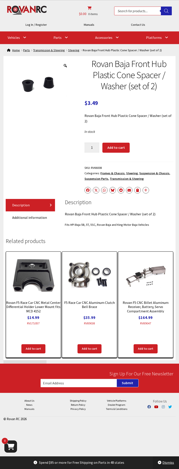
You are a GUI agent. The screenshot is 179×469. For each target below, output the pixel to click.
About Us (29, 400)
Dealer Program (116, 404)
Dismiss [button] (168, 462)
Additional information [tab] (29, 217)
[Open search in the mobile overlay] (143, 11)
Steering (73, 50)
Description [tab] (21, 205)
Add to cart (116, 147)
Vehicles (14, 37)
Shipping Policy (78, 400)
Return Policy (78, 404)
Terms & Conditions (116, 409)
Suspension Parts (96, 179)
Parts (57, 37)
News (29, 404)
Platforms (154, 37)
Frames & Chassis (112, 173)
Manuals (89, 25)
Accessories (103, 37)
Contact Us (138, 25)
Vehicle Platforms (116, 400)
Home (16, 50)
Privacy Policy (78, 409)
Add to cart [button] (33, 349)
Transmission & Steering (49, 50)
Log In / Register (36, 25)
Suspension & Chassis (154, 173)
